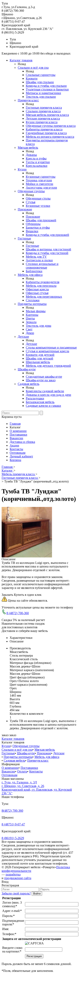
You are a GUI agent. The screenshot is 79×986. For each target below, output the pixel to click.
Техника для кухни (39, 180)
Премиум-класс (38, 760)
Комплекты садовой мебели (45, 391)
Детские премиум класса (43, 118)
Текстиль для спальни (41, 96)
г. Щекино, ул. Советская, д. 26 (23, 786)
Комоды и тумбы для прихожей (47, 235)
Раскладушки (35, 398)
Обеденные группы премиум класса (51, 125)
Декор (30, 333)
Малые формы (36, 311)
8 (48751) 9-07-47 (13, 824)
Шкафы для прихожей (41, 220)
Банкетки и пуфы (38, 227)
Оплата (22, 771)
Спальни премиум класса (43, 111)
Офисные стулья (37, 293)
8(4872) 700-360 (12, 810)
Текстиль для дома (38, 325)
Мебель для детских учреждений (48, 365)
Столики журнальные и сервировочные (42, 265)
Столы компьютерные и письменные (51, 347)
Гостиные (24, 238)
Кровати (31, 78)
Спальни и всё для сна (33, 67)
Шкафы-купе (27, 369)
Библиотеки (34, 271)
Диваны (31, 155)
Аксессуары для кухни (41, 187)
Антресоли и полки (39, 260)
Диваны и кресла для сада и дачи (48, 394)
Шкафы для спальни (40, 82)
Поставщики (18, 434)
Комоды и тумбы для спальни (46, 85)
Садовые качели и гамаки (43, 405)
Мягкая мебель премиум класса (47, 115)
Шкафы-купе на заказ (40, 380)
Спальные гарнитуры (40, 75)
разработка (13, 874)
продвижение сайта (17, 878)
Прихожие (25, 209)
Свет (29, 329)
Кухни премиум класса (41, 122)
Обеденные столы (38, 198)
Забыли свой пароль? (16, 893)
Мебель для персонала (41, 285)
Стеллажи (33, 300)
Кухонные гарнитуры (40, 176)
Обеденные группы (31, 191)
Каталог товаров (21, 60)
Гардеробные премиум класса (46, 133)
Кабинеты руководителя (42, 282)
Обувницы (33, 224)
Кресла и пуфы (36, 158)
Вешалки (32, 231)
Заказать (7, 594)
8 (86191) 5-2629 (13, 838)
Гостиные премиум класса (44, 107)
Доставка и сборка (22, 442)
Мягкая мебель (28, 147)
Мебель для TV (36, 256)
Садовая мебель (28, 384)
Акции (14, 445)
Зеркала (31, 322)
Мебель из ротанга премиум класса (50, 136)
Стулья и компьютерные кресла (47, 351)
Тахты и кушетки (38, 162)
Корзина (15, 460)
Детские (23, 336)
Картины (32, 314)
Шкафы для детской (39, 358)
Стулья (30, 202)
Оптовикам (17, 452)
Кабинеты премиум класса (44, 129)
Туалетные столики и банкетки (47, 89)
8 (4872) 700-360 (17, 613)
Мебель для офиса (30, 274)
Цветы (30, 318)
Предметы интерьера (32, 304)
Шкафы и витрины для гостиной (48, 249)
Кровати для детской (40, 354)
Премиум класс (28, 100)
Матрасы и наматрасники (43, 93)
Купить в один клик (28, 594)
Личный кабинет (21, 456)
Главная (15, 423)
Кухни (22, 169)
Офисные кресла (37, 289)
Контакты (16, 449)
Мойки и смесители (39, 184)
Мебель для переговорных (44, 296)
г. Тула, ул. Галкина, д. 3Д (19, 782)
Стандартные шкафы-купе (44, 376)
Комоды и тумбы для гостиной (47, 253)
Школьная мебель (38, 362)
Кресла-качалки (36, 165)
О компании (18, 431)
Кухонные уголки (38, 205)
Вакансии (16, 438)
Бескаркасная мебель (40, 402)
